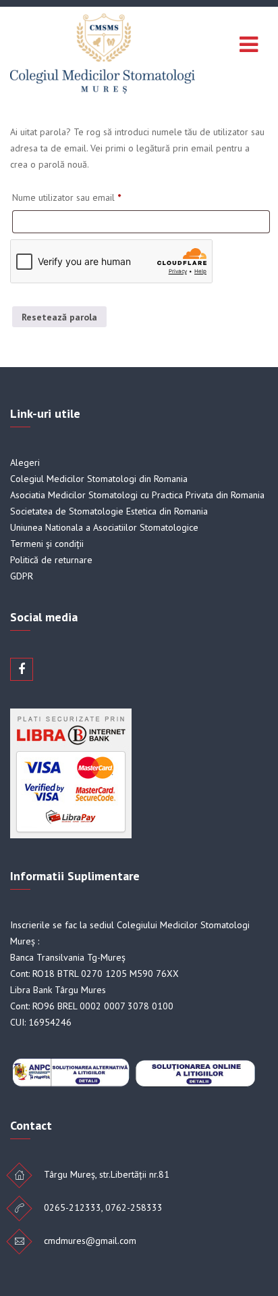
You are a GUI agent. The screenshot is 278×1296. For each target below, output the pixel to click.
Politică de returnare (51, 560)
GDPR (21, 576)
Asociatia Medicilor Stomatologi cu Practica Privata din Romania (137, 495)
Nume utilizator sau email (66, 197)
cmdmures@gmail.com (90, 1240)
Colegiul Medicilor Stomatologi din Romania (99, 479)
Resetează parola (59, 317)
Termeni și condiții (47, 543)
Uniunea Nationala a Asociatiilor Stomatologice (104, 527)
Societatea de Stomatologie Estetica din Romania (109, 511)
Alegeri (25, 462)
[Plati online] (71, 835)
